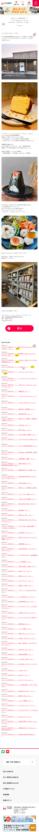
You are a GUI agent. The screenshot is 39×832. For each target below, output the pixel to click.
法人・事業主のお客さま (10, 777)
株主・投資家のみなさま (11, 783)
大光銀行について (9, 789)
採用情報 (6, 794)
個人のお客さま (8, 771)
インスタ (4, 320)
